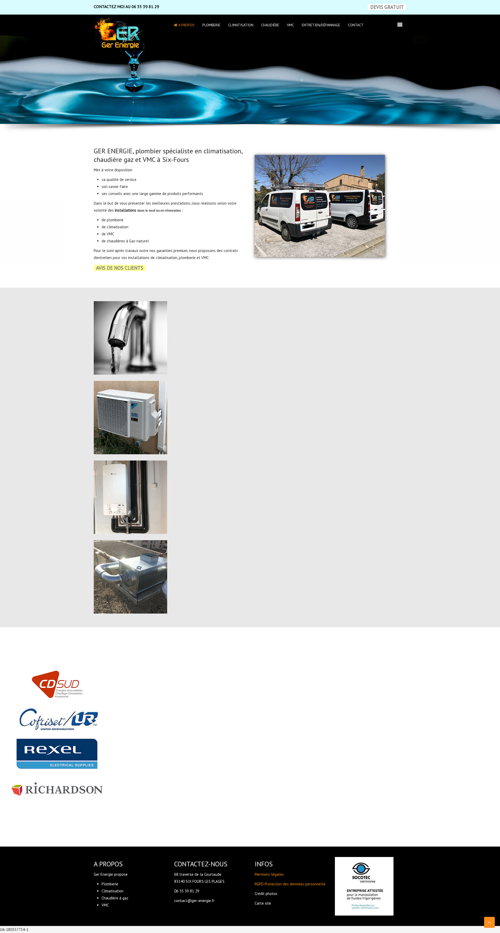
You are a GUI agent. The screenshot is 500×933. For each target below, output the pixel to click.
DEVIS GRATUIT (387, 7)
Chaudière (270, 25)
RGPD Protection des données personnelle (290, 883)
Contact (356, 25)
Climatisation (240, 25)
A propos (186, 25)
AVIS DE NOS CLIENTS (119, 268)
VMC (290, 25)
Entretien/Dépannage (321, 25)
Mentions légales (269, 874)
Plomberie (211, 25)
